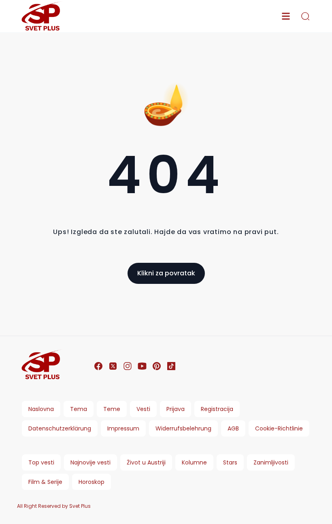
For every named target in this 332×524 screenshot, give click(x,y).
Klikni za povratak (166, 273)
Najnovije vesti (90, 462)
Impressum (123, 428)
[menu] (286, 16)
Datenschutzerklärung (59, 428)
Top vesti (41, 462)
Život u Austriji (146, 462)
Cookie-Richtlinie (279, 428)
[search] (305, 16)
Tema (78, 409)
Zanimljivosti (270, 462)
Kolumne (194, 462)
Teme (111, 409)
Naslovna (41, 409)
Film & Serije (45, 482)
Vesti (143, 409)
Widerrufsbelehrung (183, 428)
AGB (233, 428)
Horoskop (91, 482)
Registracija (217, 409)
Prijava (175, 409)
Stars (230, 462)
